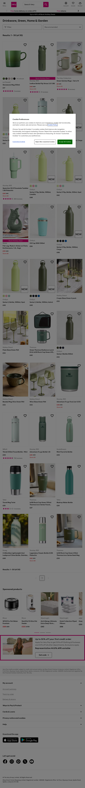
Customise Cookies (19, 142)
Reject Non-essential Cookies (45, 142)
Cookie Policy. (52, 125)
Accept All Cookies (65, 142)
